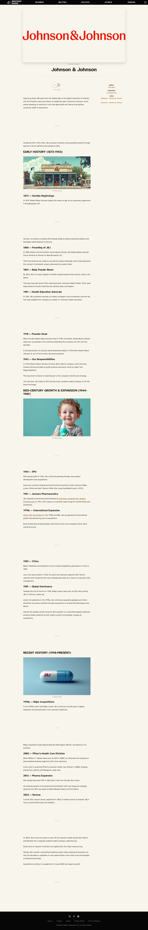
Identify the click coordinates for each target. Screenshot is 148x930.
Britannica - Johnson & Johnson (111, 103)
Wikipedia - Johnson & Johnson (111, 98)
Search (50, 921)
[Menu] (145, 2)
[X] (70, 916)
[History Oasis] (14, 2)
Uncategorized (111, 93)
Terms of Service (94, 921)
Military (62, 2)
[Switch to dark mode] (57, 85)
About (68, 921)
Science (108, 2)
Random (131, 2)
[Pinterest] (74, 916)
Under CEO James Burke (33, 515)
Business (39, 2)
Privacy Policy (79, 921)
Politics (85, 2)
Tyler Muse (111, 87)
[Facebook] (78, 916)
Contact (59, 921)
